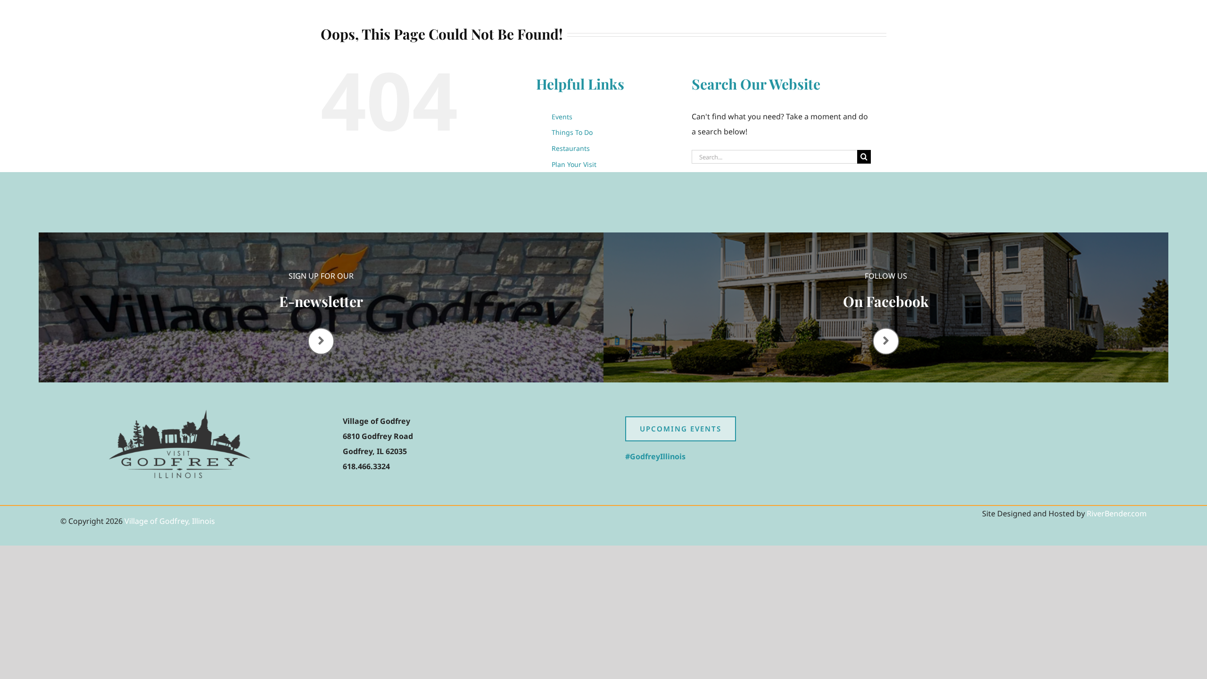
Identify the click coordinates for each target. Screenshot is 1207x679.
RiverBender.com (1117, 513)
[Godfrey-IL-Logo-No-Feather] (179, 15)
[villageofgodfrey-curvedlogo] (179, 413)
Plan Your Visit (574, 164)
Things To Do (572, 132)
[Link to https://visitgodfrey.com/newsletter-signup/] (321, 341)
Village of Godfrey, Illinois (169, 521)
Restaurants (571, 148)
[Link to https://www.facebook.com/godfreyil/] (886, 341)
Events (562, 116)
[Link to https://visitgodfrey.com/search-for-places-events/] (1060, 18)
